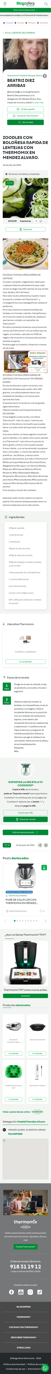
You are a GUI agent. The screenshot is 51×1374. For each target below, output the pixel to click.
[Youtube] (21, 1292)
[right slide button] (45, 921)
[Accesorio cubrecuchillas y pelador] (13, 1025)
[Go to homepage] (25, 4)
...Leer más (38, 102)
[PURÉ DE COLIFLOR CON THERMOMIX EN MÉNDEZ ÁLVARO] (25, 878)
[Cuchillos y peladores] (25, 640)
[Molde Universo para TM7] (13, 1071)
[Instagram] (30, 1292)
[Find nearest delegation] (5, 4)
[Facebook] (11, 1292)
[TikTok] (40, 1292)
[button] (46, 4)
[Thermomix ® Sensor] (37, 1071)
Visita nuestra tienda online (24, 10)
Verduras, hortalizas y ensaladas (19, 892)
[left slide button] (5, 921)
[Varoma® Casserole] (37, 1025)
